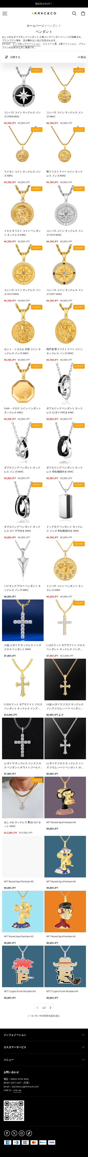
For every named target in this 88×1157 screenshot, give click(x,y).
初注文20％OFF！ (44, 3)
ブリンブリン (9, 40)
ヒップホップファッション (26, 43)
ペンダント (54, 25)
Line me (17, 1090)
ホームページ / (36, 25)
